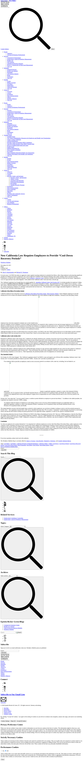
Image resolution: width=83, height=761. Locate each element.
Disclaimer (6, 709)
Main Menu (12, 0)
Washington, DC (11, 236)
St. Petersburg (10, 231)
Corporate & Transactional (14, 57)
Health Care (10, 60)
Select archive (4, 575)
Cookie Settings (5, 49)
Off (7, 751)
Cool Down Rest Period (11, 445)
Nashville (9, 223)
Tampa (9, 234)
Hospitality (10, 72)
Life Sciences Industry (13, 74)
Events (9, 81)
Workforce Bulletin (5, 262)
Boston (9, 211)
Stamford (9, 233)
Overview (9, 91)
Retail (8, 75)
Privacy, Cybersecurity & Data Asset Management (20, 65)
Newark (9, 226)
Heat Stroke (36, 445)
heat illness (29, 445)
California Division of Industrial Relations (27, 443)
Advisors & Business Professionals (16, 55)
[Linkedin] (5, 242)
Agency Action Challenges (14, 139)
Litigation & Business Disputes (15, 63)
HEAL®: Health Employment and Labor (17, 145)
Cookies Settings (5, 721)
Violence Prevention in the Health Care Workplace (20, 154)
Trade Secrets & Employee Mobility (13, 628)
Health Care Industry (12, 71)
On (3, 751)
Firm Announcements (12, 96)
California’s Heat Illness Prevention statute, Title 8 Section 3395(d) (42, 293)
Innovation (10, 191)
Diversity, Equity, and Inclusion (15, 176)
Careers (9, 93)
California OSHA (43, 443)
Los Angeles (10, 220)
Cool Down (55, 443)
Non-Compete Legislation (13, 150)
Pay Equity (10, 151)
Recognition (13, 183)
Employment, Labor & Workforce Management (19, 59)
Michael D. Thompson (22, 272)
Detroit (9, 217)
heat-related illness (44, 445)
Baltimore (9, 209)
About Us (6, 90)
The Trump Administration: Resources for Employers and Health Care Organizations (28, 138)
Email (2, 448)
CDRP (50, 443)
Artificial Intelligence (12, 141)
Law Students (10, 202)
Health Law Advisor (9, 626)
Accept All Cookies (21, 721)
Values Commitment (12, 195)
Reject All (13, 721)
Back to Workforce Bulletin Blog (9, 446)
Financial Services (11, 69)
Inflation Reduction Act (13, 148)
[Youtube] (5, 244)
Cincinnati (9, 214)
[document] (41, 742)
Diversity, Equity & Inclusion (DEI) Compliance (19, 142)
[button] (5, 636)
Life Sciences (10, 62)
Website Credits (8, 714)
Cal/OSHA (13, 443)
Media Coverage (11, 82)
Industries (6, 68)
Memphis (9, 221)
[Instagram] (5, 248)
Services (6, 56)
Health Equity (10, 147)
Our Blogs (9, 84)
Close (2, 759)
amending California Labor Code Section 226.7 (48, 282)
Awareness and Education (17, 180)
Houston (9, 218)
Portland (9, 228)
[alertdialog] (41, 742)
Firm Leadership (11, 189)
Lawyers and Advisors (13, 201)
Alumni (6, 237)
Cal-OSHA (7, 443)
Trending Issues (8, 135)
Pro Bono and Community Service (16, 193)
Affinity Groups (14, 179)
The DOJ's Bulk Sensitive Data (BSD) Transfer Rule (20, 144)
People (5, 52)
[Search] (30, 49)
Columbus (9, 215)
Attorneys (9, 53)
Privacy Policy (7, 711)
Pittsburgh (9, 227)
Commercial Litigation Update (11, 625)
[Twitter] (5, 250)
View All (9, 66)
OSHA (8, 269)
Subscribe (6, 251)
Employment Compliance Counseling (13, 518)
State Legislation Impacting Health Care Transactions (20, 152)
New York (9, 224)
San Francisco (10, 230)
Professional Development (17, 182)
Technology (10, 77)
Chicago (9, 212)
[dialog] (41, 719)
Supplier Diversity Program (17, 185)
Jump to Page (4, 0)
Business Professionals (13, 204)
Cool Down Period (64, 443)
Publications (10, 85)
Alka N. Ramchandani (8, 272)
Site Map (6, 708)
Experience (10, 94)
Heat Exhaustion (22, 445)
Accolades (9, 173)
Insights (6, 79)
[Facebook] (5, 246)
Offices (9, 97)
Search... (3, 457)
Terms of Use (7, 712)
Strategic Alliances (12, 98)
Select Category (5, 526)
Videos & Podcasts (12, 87)
